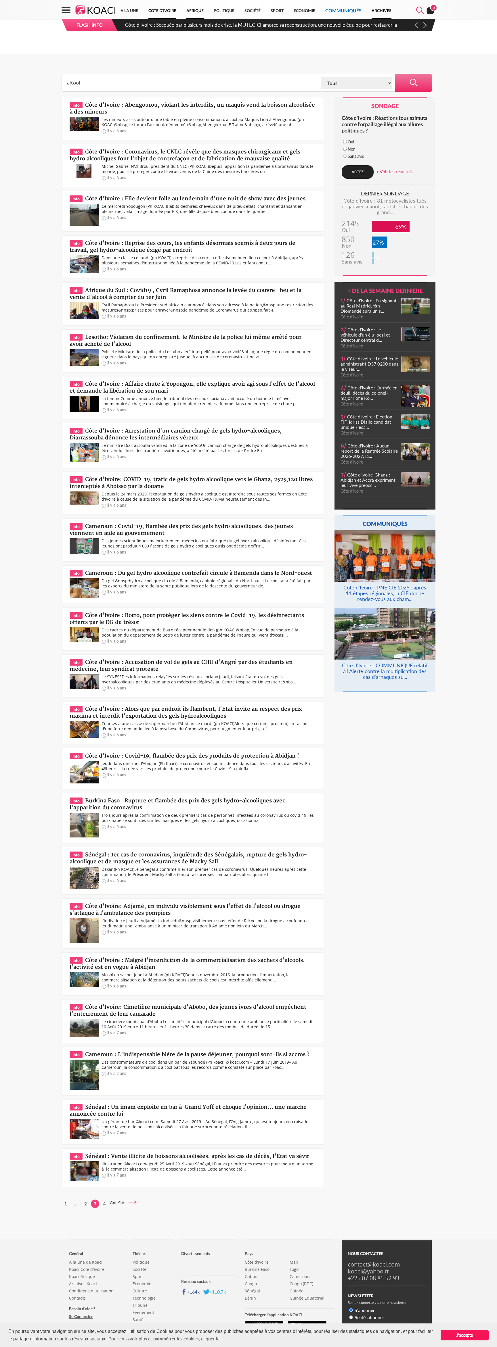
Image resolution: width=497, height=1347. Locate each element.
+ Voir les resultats (394, 171)
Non (351, 149)
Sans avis (356, 156)
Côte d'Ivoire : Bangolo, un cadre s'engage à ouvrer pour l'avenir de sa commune (212, 25)
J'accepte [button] (464, 1335)
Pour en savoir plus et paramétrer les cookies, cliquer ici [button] (164, 1338)
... (75, 1203)
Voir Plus (118, 1202)
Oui (351, 141)
